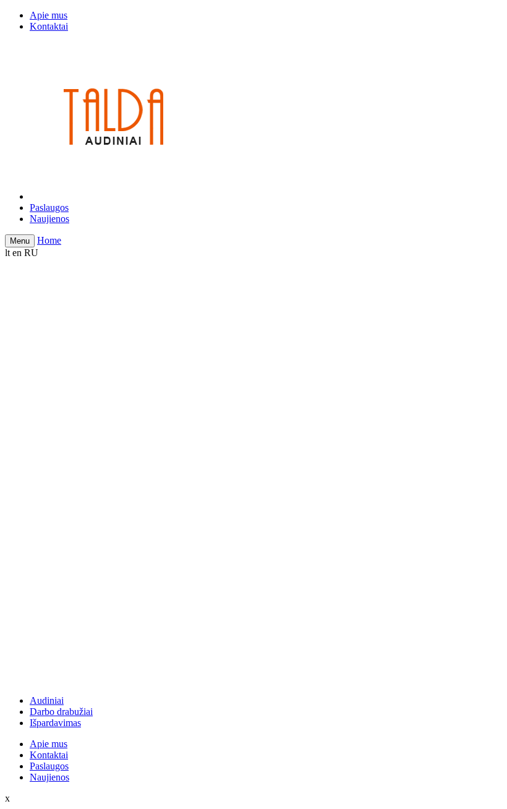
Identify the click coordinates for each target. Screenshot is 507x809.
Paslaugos (49, 207)
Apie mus (48, 15)
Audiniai (47, 700)
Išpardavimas (55, 722)
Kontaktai (49, 26)
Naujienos (49, 218)
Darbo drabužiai (61, 711)
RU (31, 252)
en (17, 252)
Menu (20, 241)
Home (49, 240)
